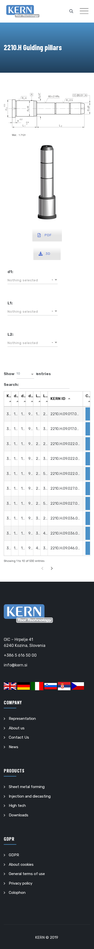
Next (51, 568)
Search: (11, 384)
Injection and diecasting (30, 796)
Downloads (18, 815)
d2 (16, 396)
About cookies (21, 864)
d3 (23, 396)
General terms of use (27, 874)
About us (17, 728)
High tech (17, 805)
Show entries (27, 374)
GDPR (14, 855)
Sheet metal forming (27, 787)
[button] (33, 280)
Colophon (17, 892)
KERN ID (57, 398)
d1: (10, 272)
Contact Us (19, 737)
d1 (30, 396)
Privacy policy (20, 883)
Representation (22, 718)
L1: (10, 303)
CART (87, 396)
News (13, 747)
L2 (45, 396)
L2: (10, 334)
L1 (38, 396)
